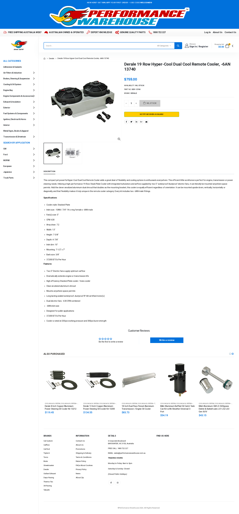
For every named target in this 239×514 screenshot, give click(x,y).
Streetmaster (49, 465)
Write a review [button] (166, 340)
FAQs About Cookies (84, 465)
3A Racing (48, 486)
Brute (46, 461)
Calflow (47, 445)
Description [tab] (49, 171)
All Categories (162, 46)
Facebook (126, 122)
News (78, 473)
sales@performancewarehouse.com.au (130, 453)
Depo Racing (49, 478)
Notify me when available (151, 114)
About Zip (80, 478)
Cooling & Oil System (52, 403)
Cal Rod (47, 449)
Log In (207, 32)
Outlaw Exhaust (50, 473)
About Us (217, 32)
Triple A (47, 453)
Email (146, 122)
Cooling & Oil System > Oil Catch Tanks (190, 403)
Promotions (80, 449)
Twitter (131, 122)
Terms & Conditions (83, 457)
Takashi (47, 490)
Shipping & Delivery (83, 453)
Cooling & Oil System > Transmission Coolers (154, 403)
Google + (141, 122)
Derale (51, 58)
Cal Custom (48, 441)
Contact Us (230, 32)
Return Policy (81, 461)
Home (45, 58)
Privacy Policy (81, 469)
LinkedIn (136, 122)
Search (178, 45)
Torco (46, 457)
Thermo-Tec (48, 482)
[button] (230, 353)
